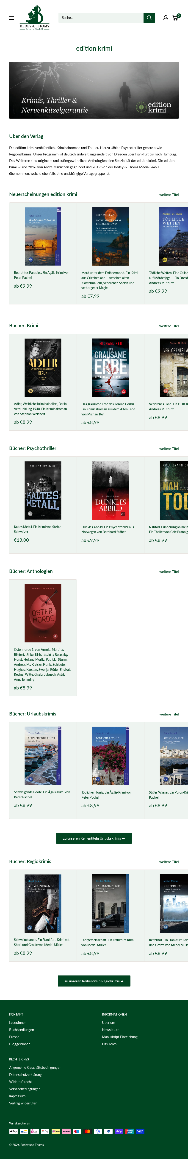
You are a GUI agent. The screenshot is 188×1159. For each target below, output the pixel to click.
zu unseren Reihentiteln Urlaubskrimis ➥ (94, 838)
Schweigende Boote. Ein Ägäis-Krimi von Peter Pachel (42, 794)
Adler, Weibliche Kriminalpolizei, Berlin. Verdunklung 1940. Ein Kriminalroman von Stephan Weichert (40, 409)
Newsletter (110, 1030)
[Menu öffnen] (11, 18)
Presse (14, 1037)
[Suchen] (149, 18)
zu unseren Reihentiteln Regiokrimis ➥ (94, 981)
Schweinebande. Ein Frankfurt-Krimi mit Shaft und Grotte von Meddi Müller (41, 942)
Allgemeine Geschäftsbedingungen (35, 1067)
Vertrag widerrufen (23, 1103)
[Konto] (165, 17)
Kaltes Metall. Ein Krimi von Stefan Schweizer (37, 529)
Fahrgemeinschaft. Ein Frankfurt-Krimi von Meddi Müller (107, 942)
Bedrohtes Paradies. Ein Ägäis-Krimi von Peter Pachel (41, 275)
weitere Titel (169, 195)
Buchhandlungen (21, 1030)
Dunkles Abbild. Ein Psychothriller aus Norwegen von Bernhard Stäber (107, 529)
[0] (175, 17)
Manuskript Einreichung (120, 1037)
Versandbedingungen (24, 1089)
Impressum (17, 1096)
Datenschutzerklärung (25, 1074)
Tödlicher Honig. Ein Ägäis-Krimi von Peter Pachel (106, 794)
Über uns (109, 1022)
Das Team (109, 1044)
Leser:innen (17, 1022)
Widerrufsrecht (20, 1082)
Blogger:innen (19, 1044)
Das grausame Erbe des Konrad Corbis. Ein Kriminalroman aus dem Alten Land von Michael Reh (108, 409)
